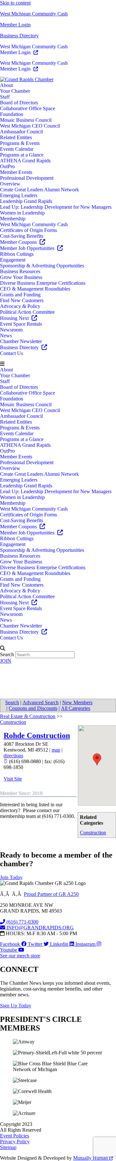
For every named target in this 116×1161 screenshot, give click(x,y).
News (6, 335)
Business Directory (19, 35)
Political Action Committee (27, 312)
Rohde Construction (37, 735)
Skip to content (15, 2)
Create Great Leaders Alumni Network (39, 189)
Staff (5, 97)
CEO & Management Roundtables (35, 289)
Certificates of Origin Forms (28, 230)
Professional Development (26, 178)
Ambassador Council (21, 131)
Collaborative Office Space (27, 108)
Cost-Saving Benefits (21, 236)
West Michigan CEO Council (30, 126)
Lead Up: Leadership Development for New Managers (55, 207)
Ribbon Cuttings (17, 254)
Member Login (15, 24)
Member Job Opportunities (28, 248)
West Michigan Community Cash (34, 13)
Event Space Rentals (21, 324)
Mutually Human (91, 1158)
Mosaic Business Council (26, 120)
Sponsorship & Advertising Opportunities (42, 265)
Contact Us (11, 353)
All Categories (75, 708)
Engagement (12, 260)
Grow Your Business (21, 277)
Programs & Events (20, 143)
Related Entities (16, 137)
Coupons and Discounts (33, 708)
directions (13, 755)
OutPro (7, 166)
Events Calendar (17, 149)
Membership (12, 218)
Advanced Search (41, 702)
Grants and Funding (20, 294)
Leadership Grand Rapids (26, 201)
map (56, 750)
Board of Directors (19, 102)
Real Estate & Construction (27, 716)
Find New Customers (22, 300)
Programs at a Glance (22, 155)
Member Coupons (19, 242)
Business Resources (20, 271)
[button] (58, 364)
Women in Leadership (22, 213)
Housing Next (15, 318)
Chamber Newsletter (21, 341)
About (6, 85)
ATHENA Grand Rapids (25, 160)
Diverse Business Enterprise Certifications (42, 283)
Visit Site (13, 779)
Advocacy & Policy (20, 306)
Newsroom (11, 329)
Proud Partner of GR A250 (51, 894)
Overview (10, 184)
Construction (93, 832)
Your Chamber (15, 91)
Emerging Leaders (18, 195)
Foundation (11, 114)
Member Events (16, 172)
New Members (77, 702)
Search (7, 654)
